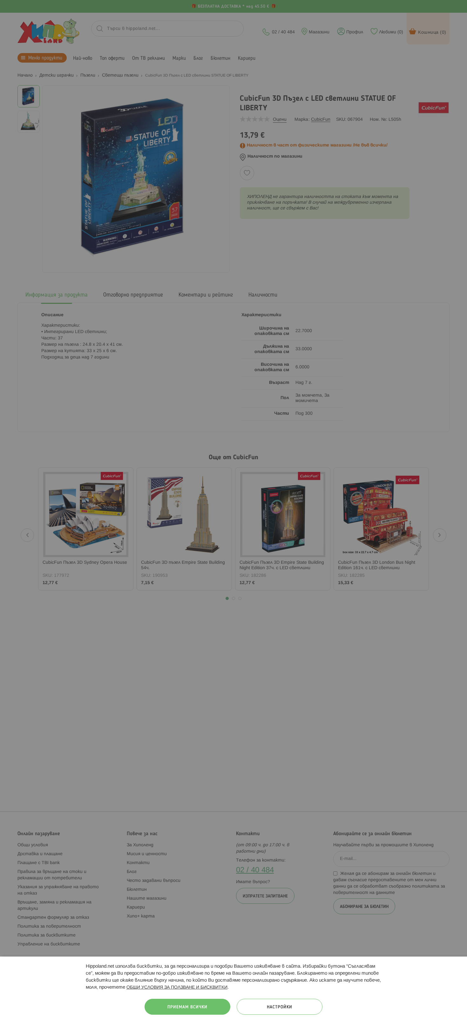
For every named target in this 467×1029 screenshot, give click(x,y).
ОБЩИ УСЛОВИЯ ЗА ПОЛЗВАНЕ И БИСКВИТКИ (176, 987)
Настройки (279, 1007)
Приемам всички (187, 1007)
